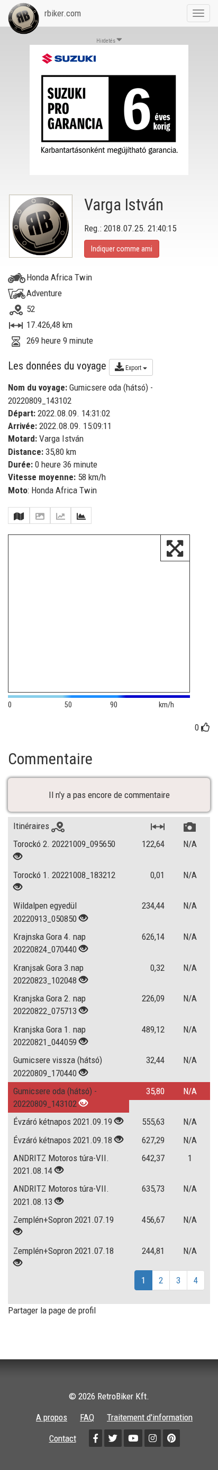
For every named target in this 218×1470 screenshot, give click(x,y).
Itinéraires (32, 826)
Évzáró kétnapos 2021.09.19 (62, 1121)
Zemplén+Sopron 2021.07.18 (63, 1250)
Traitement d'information (150, 1417)
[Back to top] (187, 1439)
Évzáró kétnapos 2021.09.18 (62, 1140)
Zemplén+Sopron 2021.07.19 (63, 1219)
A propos (51, 1417)
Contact (62, 1438)
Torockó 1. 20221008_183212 (64, 875)
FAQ (87, 1417)
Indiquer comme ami (121, 249)
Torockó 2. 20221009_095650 (64, 844)
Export (133, 368)
